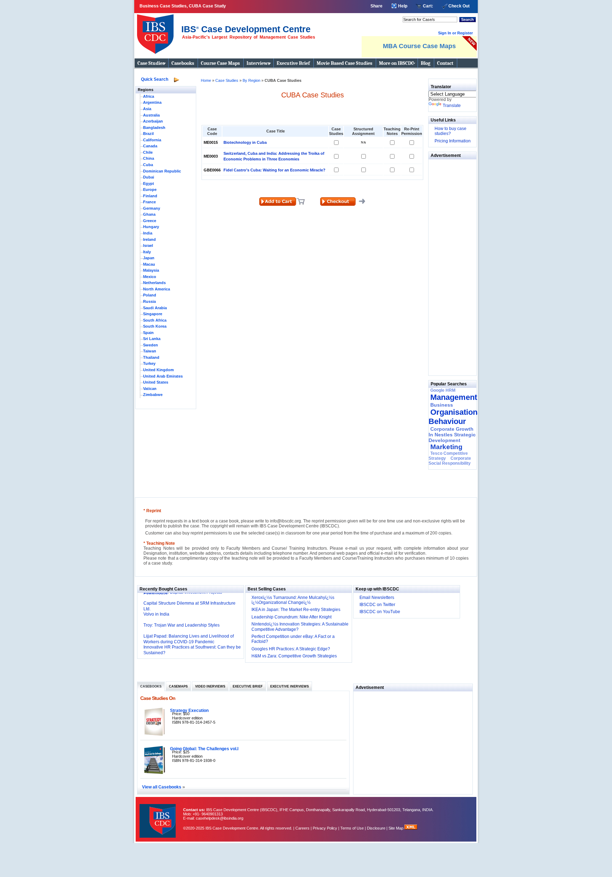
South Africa (154, 320)
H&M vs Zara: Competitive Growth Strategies (294, 655)
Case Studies (151, 63)
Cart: (428, 6)
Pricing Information (453, 140)
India (147, 233)
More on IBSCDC (396, 63)
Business (441, 405)
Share (376, 6)
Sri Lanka (151, 338)
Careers (302, 828)
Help (402, 6)
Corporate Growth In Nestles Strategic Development (452, 434)
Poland (149, 295)
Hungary (151, 227)
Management (453, 397)
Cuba (148, 165)
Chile (148, 152)
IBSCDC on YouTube (379, 611)
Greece (149, 221)
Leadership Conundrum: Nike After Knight (291, 617)
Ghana (149, 214)
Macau (149, 264)
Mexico (149, 277)
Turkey (149, 363)
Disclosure (376, 828)
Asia (147, 109)
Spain (148, 332)
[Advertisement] (450, 265)
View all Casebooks (162, 787)
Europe (150, 189)
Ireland (149, 239)
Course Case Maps (220, 63)
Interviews (258, 63)
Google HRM (442, 390)
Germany (151, 208)
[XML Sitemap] (410, 828)
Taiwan (149, 351)
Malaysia (151, 270)
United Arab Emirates (163, 376)
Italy (147, 252)
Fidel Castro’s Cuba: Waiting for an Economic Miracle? (274, 170)
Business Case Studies (157, 31)
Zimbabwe (153, 394)
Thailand (151, 357)
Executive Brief (293, 63)
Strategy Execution (189, 710)
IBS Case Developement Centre (158, 816)
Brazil (148, 133)
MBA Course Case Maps (419, 46)
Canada (150, 146)
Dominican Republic (162, 171)
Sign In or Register (455, 33)
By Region (252, 80)
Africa (148, 96)
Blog (425, 63)
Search (467, 19)
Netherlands (154, 283)
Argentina (152, 102)
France (149, 202)
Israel (148, 245)
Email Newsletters (376, 597)
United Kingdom (158, 370)
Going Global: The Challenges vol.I (204, 748)
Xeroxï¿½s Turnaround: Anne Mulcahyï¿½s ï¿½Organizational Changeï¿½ (292, 600)
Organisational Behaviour (456, 417)
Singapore (152, 314)
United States (155, 382)
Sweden (150, 345)
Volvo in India (156, 614)
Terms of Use (352, 828)
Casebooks (182, 63)
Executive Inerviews (289, 686)
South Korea (154, 326)
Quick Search (154, 79)
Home (206, 80)
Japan (148, 258)
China (148, 158)
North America (156, 289)
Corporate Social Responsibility (450, 461)
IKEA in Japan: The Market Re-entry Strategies (295, 609)
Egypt (148, 183)
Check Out (459, 6)
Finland (150, 196)
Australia (151, 115)
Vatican (150, 388)
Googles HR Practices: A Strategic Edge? (290, 648)
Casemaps (178, 686)
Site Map (396, 828)
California (152, 140)
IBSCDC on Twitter (377, 604)
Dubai (148, 177)
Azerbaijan (153, 121)
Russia (149, 301)
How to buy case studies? (450, 131)
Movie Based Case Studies (344, 63)
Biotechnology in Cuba (245, 142)
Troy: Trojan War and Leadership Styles (181, 625)
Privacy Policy (325, 828)
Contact (445, 63)
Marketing (446, 447)
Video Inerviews (210, 686)
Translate (452, 105)
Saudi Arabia (155, 308)
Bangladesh (154, 127)
